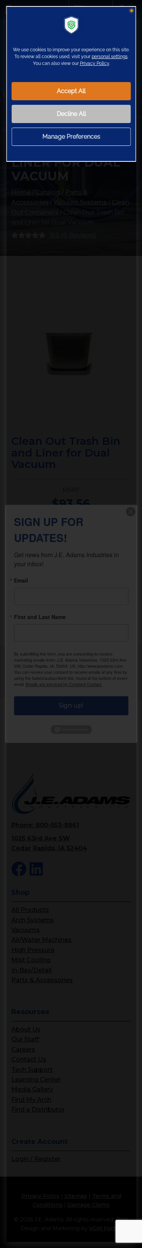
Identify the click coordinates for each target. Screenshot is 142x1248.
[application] (71, 624)
